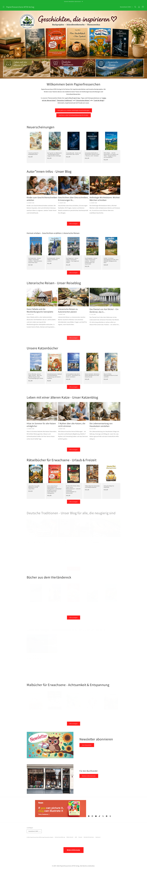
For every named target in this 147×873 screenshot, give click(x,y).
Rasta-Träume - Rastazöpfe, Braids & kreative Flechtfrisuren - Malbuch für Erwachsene (54, 713)
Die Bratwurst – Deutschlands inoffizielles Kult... (103, 539)
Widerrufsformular (73, 850)
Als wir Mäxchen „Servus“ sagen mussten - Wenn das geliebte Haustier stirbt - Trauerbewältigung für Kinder (35, 376)
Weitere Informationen (89, 776)
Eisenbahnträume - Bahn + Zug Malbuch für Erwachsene (73, 711)
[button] (3, 7)
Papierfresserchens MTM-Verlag (37, 837)
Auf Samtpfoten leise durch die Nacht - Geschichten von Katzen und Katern (73, 375)
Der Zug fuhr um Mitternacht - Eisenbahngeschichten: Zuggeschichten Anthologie (54, 154)
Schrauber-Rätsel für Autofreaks (109, 486)
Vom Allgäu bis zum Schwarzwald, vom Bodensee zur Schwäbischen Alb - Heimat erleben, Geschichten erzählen (35, 606)
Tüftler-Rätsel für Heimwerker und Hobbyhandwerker (92, 486)
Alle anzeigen (74, 223)
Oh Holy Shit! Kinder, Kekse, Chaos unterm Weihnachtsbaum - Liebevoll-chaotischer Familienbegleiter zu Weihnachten (73, 489)
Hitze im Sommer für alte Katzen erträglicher (41, 424)
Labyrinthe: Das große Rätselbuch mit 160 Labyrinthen (33, 487)
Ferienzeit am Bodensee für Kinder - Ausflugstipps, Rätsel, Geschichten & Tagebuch (73, 605)
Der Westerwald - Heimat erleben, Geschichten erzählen (53, 260)
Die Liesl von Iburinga (52, 603)
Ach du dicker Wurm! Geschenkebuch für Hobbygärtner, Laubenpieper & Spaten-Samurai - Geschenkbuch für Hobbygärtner (54, 489)
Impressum (97, 837)
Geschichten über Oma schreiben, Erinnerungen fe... (73, 198)
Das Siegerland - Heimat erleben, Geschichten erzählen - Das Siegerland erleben (72, 260)
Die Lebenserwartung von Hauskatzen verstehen (101, 424)
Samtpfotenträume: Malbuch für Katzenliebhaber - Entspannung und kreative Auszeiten (54, 376)
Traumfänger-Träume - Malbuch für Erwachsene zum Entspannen (92, 712)
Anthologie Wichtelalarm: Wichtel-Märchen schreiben (105, 198)
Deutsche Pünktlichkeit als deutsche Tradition (70, 539)
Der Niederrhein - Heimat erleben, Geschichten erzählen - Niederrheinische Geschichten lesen (35, 260)
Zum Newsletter (87, 745)
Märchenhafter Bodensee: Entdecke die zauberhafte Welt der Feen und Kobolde (91, 605)
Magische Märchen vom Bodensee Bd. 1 (110, 604)
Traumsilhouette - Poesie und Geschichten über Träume (73, 153)
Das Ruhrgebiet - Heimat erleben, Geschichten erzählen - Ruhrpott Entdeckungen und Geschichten (91, 261)
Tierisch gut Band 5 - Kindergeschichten (33, 153)
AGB (76, 837)
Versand (80, 837)
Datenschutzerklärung (60, 837)
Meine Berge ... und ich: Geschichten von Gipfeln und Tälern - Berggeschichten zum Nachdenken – (111, 155)
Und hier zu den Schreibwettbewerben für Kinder (73, 115)
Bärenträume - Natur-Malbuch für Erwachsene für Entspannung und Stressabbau (111, 713)
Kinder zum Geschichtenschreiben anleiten (42, 198)
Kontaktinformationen (89, 837)
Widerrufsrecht (70, 837)
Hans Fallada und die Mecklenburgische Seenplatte (40, 310)
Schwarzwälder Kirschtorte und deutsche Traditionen (41, 539)
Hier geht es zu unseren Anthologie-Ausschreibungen (73, 110)
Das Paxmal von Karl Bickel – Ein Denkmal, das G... (104, 310)
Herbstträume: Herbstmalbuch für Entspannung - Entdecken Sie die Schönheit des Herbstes (35, 713)
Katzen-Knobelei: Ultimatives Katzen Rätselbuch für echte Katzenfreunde (92, 375)
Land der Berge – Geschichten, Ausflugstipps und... (40, 655)
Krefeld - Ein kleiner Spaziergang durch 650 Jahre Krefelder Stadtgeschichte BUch (111, 260)
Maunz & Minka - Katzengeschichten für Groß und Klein (111, 375)
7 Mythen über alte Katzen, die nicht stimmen (71, 424)
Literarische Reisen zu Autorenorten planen (68, 310)
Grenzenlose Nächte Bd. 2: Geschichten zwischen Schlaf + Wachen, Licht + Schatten (92, 154)
